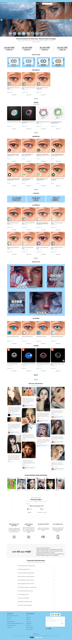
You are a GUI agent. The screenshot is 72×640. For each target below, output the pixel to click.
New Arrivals (36, 70)
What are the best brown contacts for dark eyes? (26, 576)
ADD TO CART (14, 94)
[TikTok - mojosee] (46, 628)
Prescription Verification (11, 621)
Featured (36, 345)
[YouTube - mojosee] (50, 628)
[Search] (51, 3)
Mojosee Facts (9, 627)
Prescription (36, 136)
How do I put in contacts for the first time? (25, 605)
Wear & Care (9, 617)
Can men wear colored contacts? (23, 598)
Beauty (36, 375)
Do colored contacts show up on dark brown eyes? (26, 565)
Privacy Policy (28, 621)
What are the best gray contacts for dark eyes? (26, 580)
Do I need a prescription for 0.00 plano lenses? (26, 572)
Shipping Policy (28, 623)
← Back (36, 515)
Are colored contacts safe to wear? (24, 569)
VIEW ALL (36, 98)
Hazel (30, 512)
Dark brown (30, 509)
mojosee (37, 634)
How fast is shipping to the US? (23, 594)
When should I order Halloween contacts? (25, 601)
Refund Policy (28, 625)
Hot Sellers (36, 318)
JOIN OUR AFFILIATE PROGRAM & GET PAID (15, 623)
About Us (8, 619)
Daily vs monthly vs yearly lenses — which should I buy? (27, 587)
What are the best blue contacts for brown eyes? (26, 583)
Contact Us (28, 619)
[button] (1, 20)
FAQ (27, 615)
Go (62, 623)
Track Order (28, 617)
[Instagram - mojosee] (47, 628)
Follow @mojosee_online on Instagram (36, 475)
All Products (36, 205)
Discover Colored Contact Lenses (12, 615)
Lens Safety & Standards (11, 625)
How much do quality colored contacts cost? (25, 590)
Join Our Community (29, 629)
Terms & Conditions (29, 627)
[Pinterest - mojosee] (49, 628)
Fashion (36, 102)
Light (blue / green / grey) (43, 512)
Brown (43, 509)
